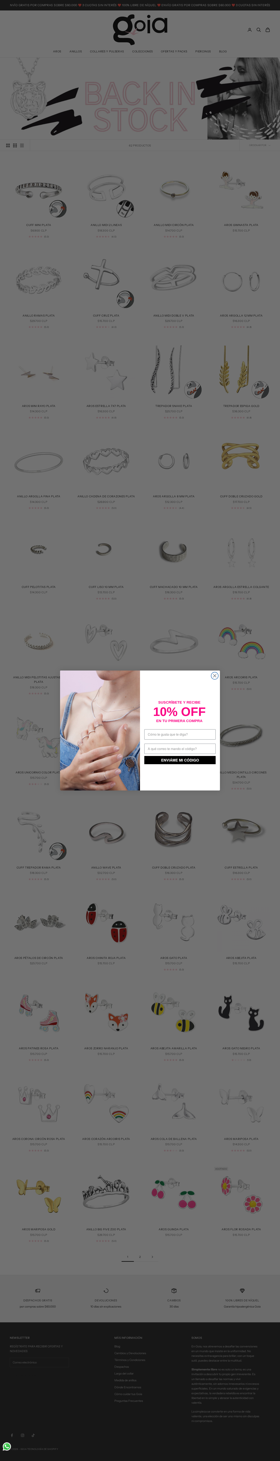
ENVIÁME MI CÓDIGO (180, 760)
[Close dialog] (214, 675)
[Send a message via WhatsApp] (7, 1446)
